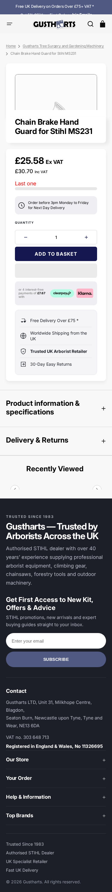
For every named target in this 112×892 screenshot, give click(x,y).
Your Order (19, 778)
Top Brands (19, 815)
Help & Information (28, 797)
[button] (90, 23)
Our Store (17, 760)
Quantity (24, 222)
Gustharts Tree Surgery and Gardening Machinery (63, 46)
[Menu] (9, 24)
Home (11, 46)
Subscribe (56, 659)
